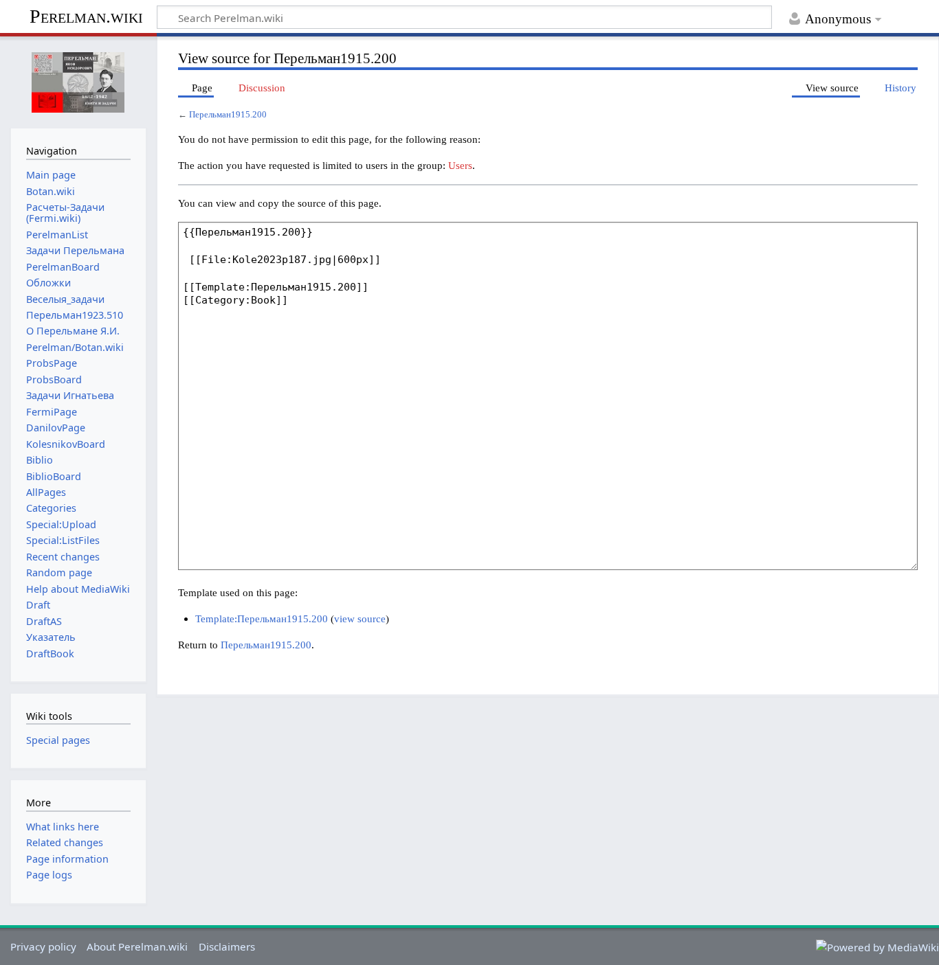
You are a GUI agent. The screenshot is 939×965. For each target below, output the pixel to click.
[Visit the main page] (78, 80)
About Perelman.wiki (137, 946)
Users (460, 165)
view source (360, 618)
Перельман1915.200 (228, 115)
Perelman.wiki (86, 16)
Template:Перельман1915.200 (261, 618)
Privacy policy (43, 946)
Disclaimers (227, 946)
